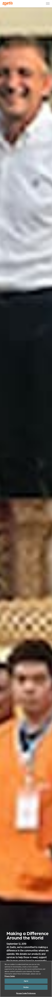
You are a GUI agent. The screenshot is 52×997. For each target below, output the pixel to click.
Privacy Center (10, 976)
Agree (26, 981)
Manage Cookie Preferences (26, 993)
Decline (26, 987)
